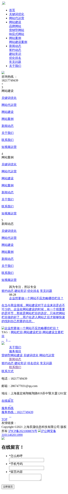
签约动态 (8, 290)
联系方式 (8, 371)
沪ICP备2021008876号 (22, 431)
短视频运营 (9, 147)
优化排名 (33, 290)
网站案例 (15, 38)
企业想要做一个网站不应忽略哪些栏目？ (36, 298)
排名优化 (33, 363)
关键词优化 (16, 14)
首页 (12, 10)
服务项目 (15, 351)
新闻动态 (15, 46)
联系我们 (8, 139)
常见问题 (46, 290)
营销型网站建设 (12, 355)
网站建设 (15, 22)
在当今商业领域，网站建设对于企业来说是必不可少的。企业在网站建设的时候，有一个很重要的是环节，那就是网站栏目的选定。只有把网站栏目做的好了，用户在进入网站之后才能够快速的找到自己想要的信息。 (33, 313)
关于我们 (15, 65)
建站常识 (20, 290)
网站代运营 (16, 18)
